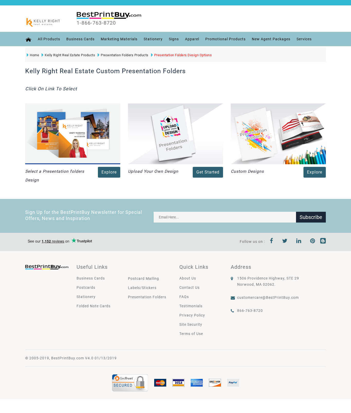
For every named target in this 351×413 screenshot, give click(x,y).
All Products (49, 39)
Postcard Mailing (143, 278)
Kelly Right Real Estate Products (70, 55)
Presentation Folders (147, 297)
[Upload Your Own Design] (175, 133)
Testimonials (190, 306)
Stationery (153, 39)
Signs (174, 39)
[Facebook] (271, 241)
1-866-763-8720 (96, 23)
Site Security (190, 324)
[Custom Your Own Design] (278, 133)
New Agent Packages (271, 39)
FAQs (184, 297)
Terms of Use (191, 334)
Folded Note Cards (93, 306)
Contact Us (189, 287)
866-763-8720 (250, 311)
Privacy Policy (192, 315)
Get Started (207, 172)
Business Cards (80, 39)
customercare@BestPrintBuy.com (268, 297)
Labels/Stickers (142, 288)
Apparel (192, 39)
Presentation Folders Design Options (183, 55)
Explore (109, 172)
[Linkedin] (298, 241)
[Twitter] (284, 241)
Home (34, 55)
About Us (187, 278)
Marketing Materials (119, 39)
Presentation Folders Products (125, 55)
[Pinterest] (312, 241)
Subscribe (311, 217)
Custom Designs (247, 171)
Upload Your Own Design (153, 171)
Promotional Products (225, 39)
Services (304, 39)
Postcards (86, 287)
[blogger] (323, 241)
